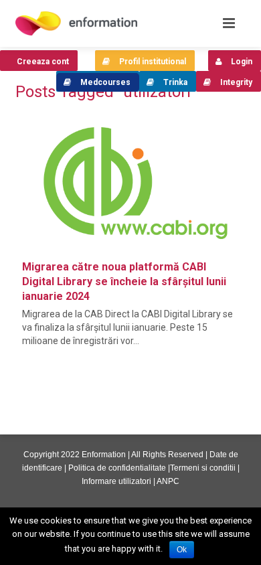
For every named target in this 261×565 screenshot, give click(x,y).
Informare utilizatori (116, 481)
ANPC (168, 481)
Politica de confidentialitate (117, 468)
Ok (182, 549)
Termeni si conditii (203, 468)
